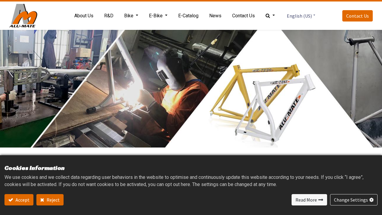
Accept (22, 200)
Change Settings (351, 200)
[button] (270, 16)
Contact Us (357, 16)
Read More (306, 200)
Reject (53, 200)
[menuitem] (84, 16)
